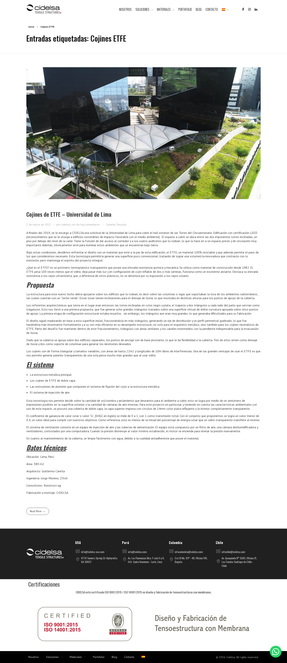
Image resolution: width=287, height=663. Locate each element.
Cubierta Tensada (116, 224)
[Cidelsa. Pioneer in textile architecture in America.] (44, 9)
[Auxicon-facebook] (243, 9)
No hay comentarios (88, 224)
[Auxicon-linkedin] (256, 9)
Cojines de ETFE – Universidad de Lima (68, 214)
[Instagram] (249, 9)
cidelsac (66, 224)
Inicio (31, 26)
